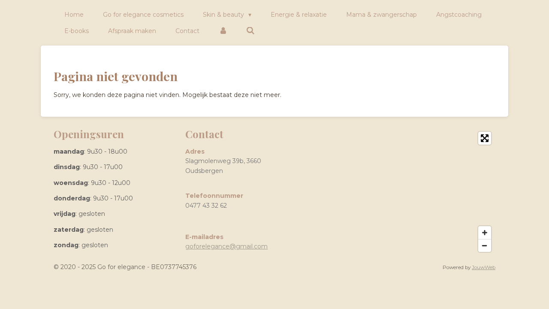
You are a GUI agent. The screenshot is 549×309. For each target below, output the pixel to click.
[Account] (223, 31)
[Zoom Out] (484, 245)
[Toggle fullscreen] (484, 138)
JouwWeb (483, 267)
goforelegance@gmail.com (226, 246)
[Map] (387, 191)
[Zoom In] (484, 232)
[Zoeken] (251, 31)
